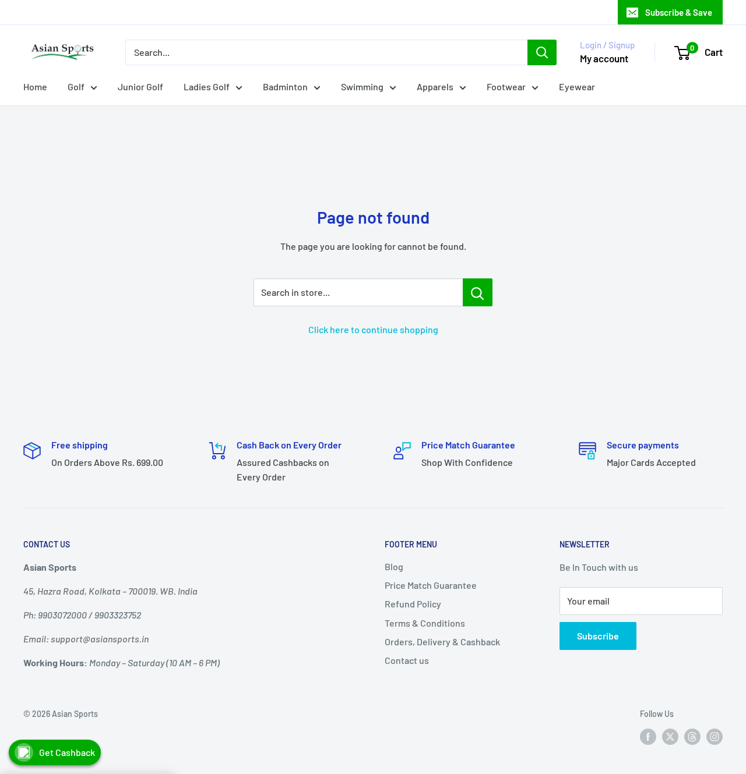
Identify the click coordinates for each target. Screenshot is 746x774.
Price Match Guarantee (431, 585)
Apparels (435, 86)
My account (604, 58)
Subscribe (598, 635)
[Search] (542, 52)
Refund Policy (413, 603)
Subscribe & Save (678, 12)
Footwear (506, 86)
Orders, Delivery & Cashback (442, 641)
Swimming (362, 86)
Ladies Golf (207, 86)
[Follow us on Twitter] (670, 736)
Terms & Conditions (425, 622)
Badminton (285, 86)
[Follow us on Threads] (692, 736)
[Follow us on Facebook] (648, 736)
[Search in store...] (477, 292)
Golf (76, 86)
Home (35, 86)
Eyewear (577, 86)
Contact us (407, 660)
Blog (394, 566)
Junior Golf (140, 86)
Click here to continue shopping (373, 329)
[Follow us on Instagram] (714, 736)
